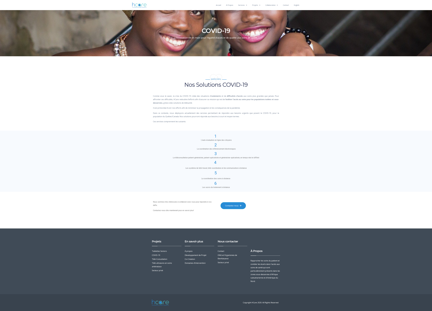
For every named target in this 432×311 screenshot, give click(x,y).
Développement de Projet (195, 255)
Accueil (218, 5)
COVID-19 (156, 255)
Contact (286, 5)
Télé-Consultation (159, 259)
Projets (255, 5)
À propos (229, 5)
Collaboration (270, 5)
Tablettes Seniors (159, 251)
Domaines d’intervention (195, 263)
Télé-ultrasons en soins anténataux (162, 265)
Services (241, 5)
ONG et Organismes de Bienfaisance (227, 257)
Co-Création (190, 259)
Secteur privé (157, 270)
